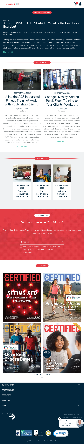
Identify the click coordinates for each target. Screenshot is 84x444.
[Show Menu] (3, 4)
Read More (8, 52)
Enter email (25, 238)
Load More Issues (42, 375)
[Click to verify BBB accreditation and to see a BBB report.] (38, 433)
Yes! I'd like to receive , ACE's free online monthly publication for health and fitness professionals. (42, 249)
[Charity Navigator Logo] (26, 433)
